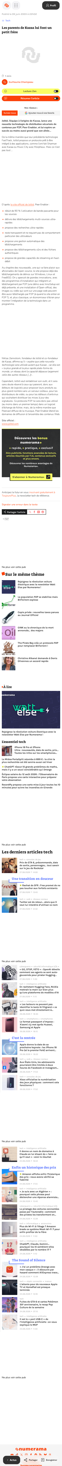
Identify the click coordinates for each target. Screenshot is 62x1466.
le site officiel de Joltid (22, 204)
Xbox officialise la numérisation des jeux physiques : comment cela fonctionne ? (39, 1082)
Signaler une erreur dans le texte (20, 504)
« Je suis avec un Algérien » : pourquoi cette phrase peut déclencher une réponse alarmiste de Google (38, 1194)
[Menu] (16, 5)
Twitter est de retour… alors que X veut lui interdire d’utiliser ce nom (39, 903)
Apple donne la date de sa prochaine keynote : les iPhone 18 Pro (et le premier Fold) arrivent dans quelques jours (38, 1047)
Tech (7, 20)
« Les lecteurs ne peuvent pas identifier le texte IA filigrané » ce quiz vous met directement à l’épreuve (38, 1007)
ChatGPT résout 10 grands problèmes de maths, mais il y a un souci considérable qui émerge (29, 768)
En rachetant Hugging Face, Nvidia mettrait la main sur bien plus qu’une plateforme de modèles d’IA (39, 989)
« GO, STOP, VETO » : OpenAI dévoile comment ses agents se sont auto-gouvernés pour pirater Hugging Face (40, 972)
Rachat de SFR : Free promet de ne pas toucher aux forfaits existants (40, 887)
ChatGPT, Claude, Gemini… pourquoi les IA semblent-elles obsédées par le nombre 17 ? (37, 1247)
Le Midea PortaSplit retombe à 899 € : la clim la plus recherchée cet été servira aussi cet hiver (28, 761)
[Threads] (50, 1455)
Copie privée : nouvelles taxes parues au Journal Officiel (38, 614)
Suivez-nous (10, 113)
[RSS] (40, 1455)
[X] (21, 1455)
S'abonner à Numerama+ (28, 477)
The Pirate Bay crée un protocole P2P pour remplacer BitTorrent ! (38, 644)
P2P (7, 518)
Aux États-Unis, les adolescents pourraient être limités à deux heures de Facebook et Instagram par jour (38, 1065)
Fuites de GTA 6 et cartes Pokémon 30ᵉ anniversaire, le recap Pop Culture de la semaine (39, 1304)
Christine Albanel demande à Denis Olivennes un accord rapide (37, 660)
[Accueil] (6, 5)
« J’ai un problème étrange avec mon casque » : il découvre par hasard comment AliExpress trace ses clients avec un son (38, 1269)
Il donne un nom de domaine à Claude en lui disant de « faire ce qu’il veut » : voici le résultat (38, 1154)
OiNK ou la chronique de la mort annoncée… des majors (36, 629)
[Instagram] (26, 1455)
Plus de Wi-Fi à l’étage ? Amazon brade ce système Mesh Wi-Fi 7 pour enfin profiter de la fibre (40, 1229)
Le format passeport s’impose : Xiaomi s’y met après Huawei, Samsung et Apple (37, 1024)
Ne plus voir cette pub (14, 567)
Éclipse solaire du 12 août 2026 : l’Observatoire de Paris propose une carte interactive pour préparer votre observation (29, 777)
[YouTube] (12, 1455)
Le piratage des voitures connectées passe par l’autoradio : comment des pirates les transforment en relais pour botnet (39, 1211)
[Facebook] (31, 1455)
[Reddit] (36, 1455)
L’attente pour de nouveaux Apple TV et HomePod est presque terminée (38, 1287)
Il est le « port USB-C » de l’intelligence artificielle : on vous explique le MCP (38, 1322)
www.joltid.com (10, 423)
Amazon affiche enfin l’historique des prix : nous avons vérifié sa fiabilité (40, 1177)
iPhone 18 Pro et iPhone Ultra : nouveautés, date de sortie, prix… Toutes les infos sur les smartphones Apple (36, 750)
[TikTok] (17, 1455)
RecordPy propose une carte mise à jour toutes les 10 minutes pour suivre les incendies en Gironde (31, 786)
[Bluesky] (45, 1455)
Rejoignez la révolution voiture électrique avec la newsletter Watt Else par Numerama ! (36, 584)
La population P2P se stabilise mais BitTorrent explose (38, 598)
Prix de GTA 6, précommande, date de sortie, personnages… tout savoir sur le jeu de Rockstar (39, 865)
